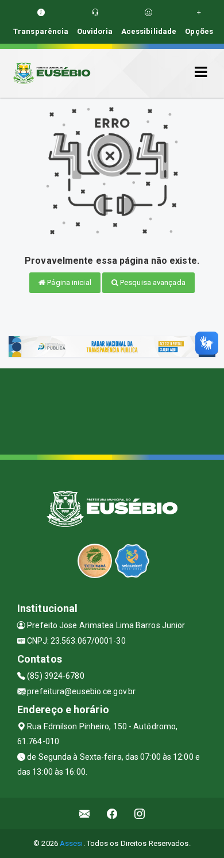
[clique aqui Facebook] (112, 813)
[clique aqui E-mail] (85, 813)
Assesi (71, 843)
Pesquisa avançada (152, 282)
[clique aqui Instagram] (140, 813)
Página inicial (68, 282)
